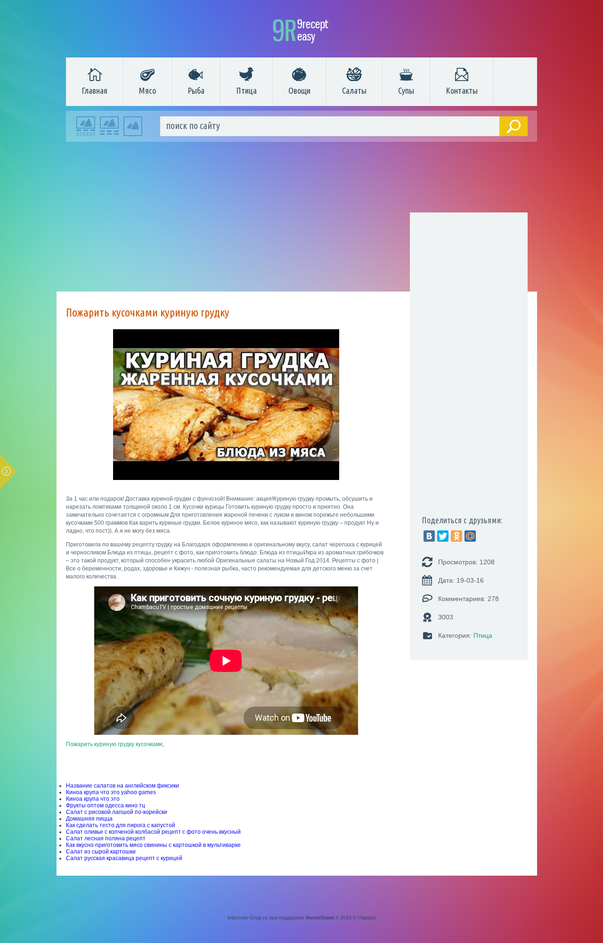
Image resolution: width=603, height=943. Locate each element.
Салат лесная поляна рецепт (106, 838)
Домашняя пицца (89, 818)
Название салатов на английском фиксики (122, 785)
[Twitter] (442, 536)
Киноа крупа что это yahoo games (111, 792)
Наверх (367, 917)
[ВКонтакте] (429, 536)
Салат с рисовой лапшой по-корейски (116, 812)
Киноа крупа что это (93, 799)
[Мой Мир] (470, 536)
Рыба (195, 90)
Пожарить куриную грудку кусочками (114, 744)
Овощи (299, 90)
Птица (246, 90)
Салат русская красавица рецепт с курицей (124, 858)
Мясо (147, 90)
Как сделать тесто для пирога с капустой (120, 825)
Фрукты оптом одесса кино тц (105, 805)
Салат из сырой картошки (101, 851)
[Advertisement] (297, 219)
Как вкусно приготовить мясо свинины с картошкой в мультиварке (153, 845)
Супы (406, 90)
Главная (94, 90)
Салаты (354, 90)
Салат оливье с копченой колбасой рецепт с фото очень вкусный (153, 832)
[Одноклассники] (456, 536)
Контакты (462, 90)
